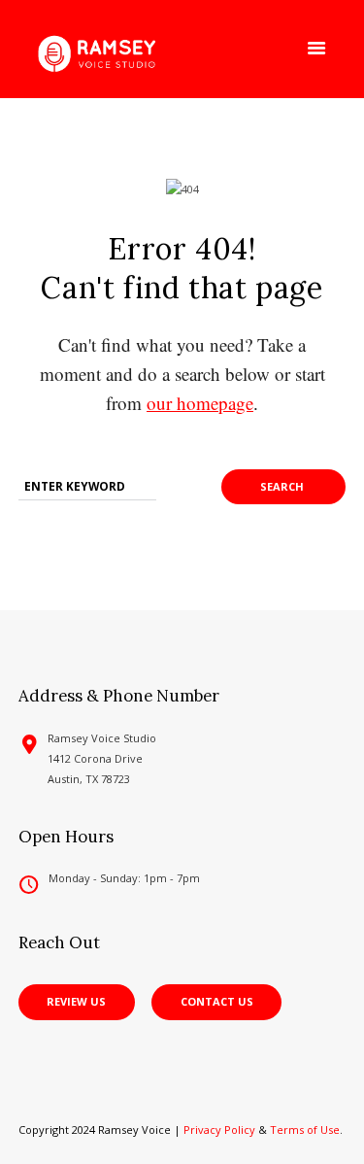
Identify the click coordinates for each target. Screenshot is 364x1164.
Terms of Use (305, 1129)
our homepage (200, 403)
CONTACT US (217, 1001)
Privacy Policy (219, 1129)
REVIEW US (76, 1001)
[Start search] (283, 486)
